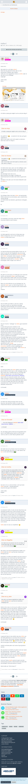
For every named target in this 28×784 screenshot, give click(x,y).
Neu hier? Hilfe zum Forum (7, 739)
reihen (15, 726)
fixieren (22, 347)
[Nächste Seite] (17, 54)
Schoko (6, 713)
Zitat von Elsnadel (6, 419)
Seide (2, 552)
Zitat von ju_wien (6, 596)
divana (3, 45)
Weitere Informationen (5, 782)
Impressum (4, 756)
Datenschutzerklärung (6, 752)
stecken (4, 728)
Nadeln (2, 237)
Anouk (14, 352)
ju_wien (14, 577)
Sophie (14, 495)
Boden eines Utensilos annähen (13, 711)
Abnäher (17, 259)
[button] (2, 2)
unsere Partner (5, 744)
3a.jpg (11, 343)
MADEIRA (3, 375)
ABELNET (14, 763)
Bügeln (2, 610)
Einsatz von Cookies (6, 750)
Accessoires (3, 346)
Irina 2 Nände (8, 708)
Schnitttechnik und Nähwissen (11, 714)
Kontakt (3, 755)
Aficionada (15, 669)
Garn (2, 452)
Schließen (14, 782)
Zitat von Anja (5, 128)
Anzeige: (3, 12)
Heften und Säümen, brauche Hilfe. (13, 716)
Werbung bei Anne (5, 753)
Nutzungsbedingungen (7, 749)
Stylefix (10, 660)
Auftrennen (20, 254)
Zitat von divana (6, 156)
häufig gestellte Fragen (6, 738)
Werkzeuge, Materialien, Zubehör (12, 709)
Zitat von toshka (6, 467)
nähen (10, 726)
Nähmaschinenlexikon (6, 741)
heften (21, 73)
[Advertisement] (14, 27)
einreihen (21, 726)
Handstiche (5, 726)
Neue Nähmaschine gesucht (8, 742)
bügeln (13, 276)
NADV (19, 763)
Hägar (6, 718)
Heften (14, 69)
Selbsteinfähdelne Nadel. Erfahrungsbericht (16, 707)
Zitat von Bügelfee (6, 540)
